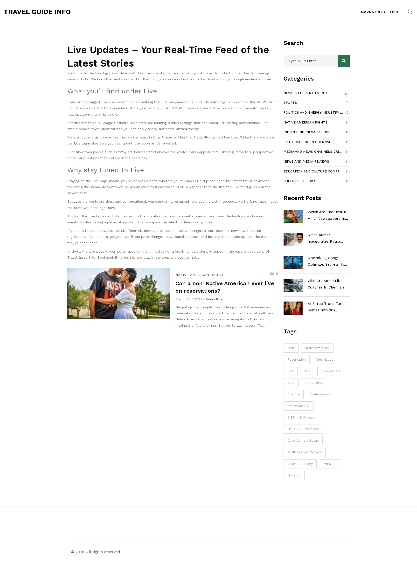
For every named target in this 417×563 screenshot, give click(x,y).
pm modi (329, 464)
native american (317, 348)
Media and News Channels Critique (314, 151)
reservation (296, 359)
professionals (320, 394)
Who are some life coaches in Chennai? (326, 284)
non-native (324, 359)
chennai (293, 394)
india (291, 348)
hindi (307, 371)
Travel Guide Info (37, 11)
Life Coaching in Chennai (307, 142)
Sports (290, 102)
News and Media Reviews (306, 161)
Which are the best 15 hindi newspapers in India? (327, 216)
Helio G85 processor (303, 429)
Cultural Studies (300, 181)
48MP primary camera (304, 452)
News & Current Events (306, 93)
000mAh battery (300, 464)
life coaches (314, 382)
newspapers (330, 371)
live (290, 371)
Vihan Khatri (216, 299)
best (291, 382)
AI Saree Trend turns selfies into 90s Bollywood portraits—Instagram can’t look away (327, 308)
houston (294, 475)
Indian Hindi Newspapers (306, 132)
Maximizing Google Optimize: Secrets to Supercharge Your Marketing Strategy (326, 262)
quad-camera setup (303, 440)
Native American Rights (305, 122)
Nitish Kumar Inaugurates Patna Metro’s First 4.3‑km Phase (325, 239)
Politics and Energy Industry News (313, 112)
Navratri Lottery (380, 11)
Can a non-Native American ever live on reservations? (224, 287)
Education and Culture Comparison (314, 171)
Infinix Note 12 (298, 406)
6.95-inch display (300, 417)
